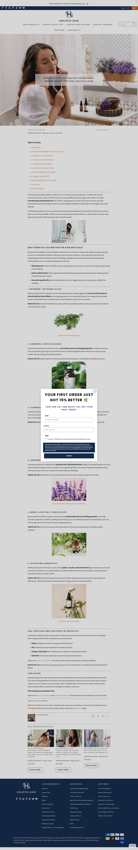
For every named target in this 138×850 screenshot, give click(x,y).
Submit (69, 456)
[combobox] (68, 429)
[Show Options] (93, 429)
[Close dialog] (94, 391)
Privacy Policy (77, 447)
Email (46, 416)
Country (46, 426)
